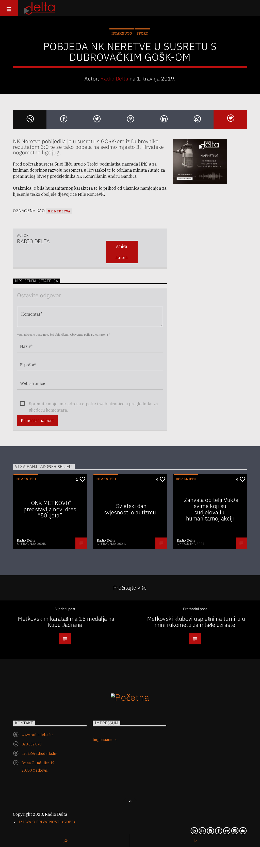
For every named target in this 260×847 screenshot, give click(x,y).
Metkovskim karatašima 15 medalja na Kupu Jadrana (66, 622)
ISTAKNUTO (121, 33)
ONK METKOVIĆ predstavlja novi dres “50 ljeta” (50, 509)
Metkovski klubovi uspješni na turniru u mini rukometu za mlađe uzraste (196, 622)
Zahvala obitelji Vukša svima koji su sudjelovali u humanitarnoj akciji (211, 509)
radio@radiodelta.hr (39, 753)
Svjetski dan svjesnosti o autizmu (130, 509)
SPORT (142, 33)
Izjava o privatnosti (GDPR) (47, 822)
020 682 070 (31, 744)
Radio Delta (114, 78)
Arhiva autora (122, 252)
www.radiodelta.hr (37, 734)
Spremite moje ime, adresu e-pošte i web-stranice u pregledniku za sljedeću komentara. (93, 404)
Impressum (103, 739)
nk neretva (59, 211)
